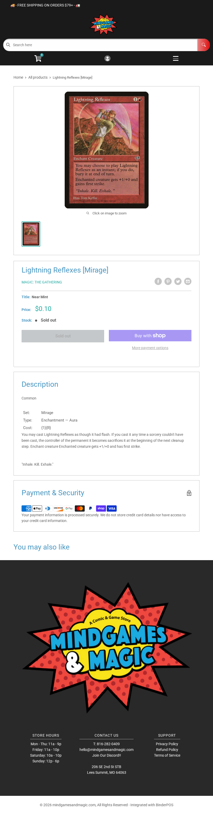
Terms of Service (167, 755)
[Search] (203, 45)
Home (18, 77)
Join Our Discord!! (106, 755)
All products (38, 77)
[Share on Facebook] (158, 281)
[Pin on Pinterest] (168, 281)
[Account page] (107, 58)
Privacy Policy (167, 744)
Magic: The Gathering (42, 282)
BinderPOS (164, 805)
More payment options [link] (150, 348)
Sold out (63, 336)
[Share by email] (187, 281)
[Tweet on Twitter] (178, 281)
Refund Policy (167, 750)
